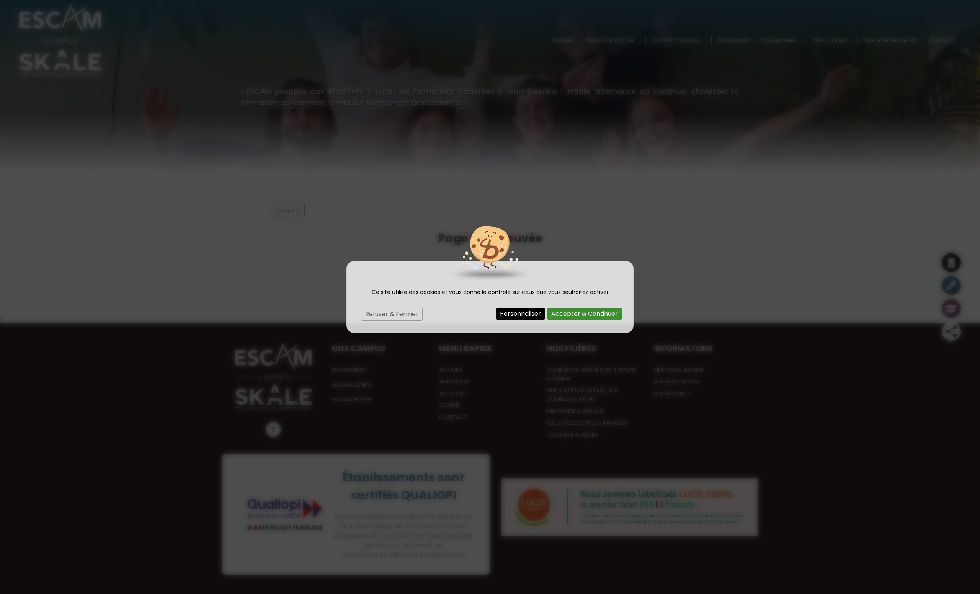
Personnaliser (520, 313)
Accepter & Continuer (584, 313)
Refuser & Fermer (391, 314)
